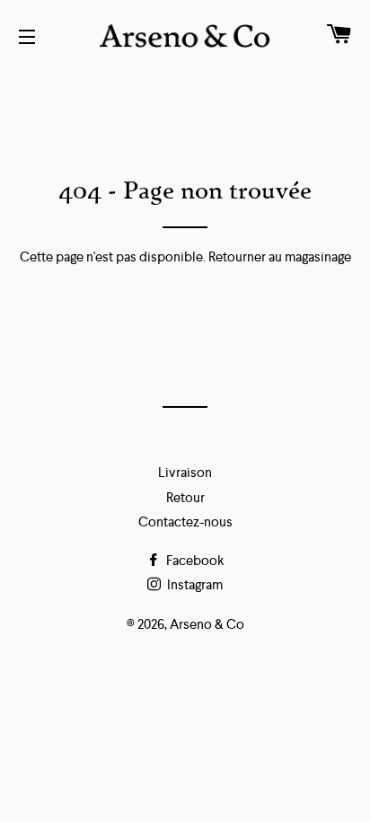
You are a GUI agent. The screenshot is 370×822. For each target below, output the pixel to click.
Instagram (193, 584)
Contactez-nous (185, 521)
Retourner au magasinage (279, 256)
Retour (185, 497)
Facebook (193, 560)
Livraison (185, 472)
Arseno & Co (207, 623)
